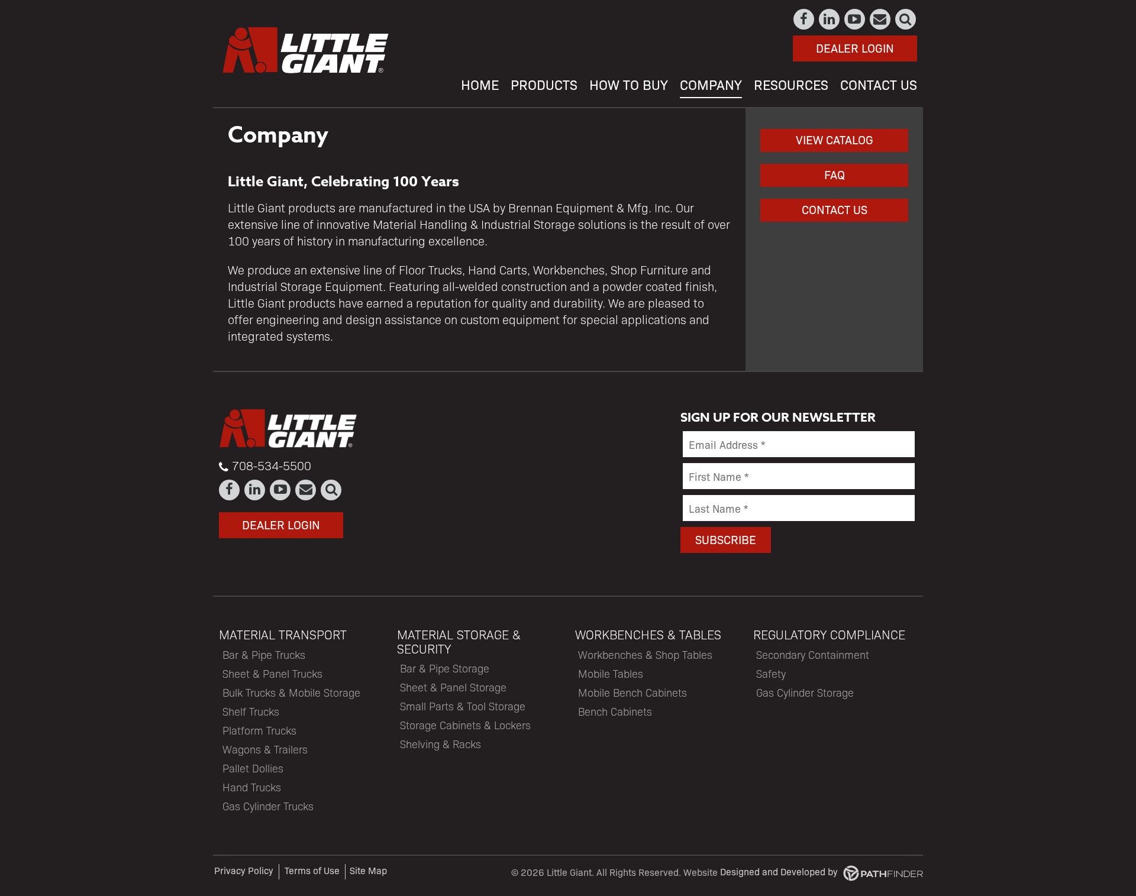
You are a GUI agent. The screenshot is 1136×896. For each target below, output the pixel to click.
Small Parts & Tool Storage (462, 706)
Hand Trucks (251, 787)
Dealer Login (855, 48)
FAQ (834, 174)
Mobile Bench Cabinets (632, 692)
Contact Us (881, 19)
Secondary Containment (812, 654)
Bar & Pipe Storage (444, 668)
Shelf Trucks (250, 711)
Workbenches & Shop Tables (645, 654)
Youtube (855, 19)
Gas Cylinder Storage (805, 692)
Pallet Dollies (252, 768)
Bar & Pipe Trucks (263, 654)
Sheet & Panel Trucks (272, 673)
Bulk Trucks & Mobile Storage (291, 692)
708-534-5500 (271, 465)
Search (906, 19)
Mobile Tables (610, 673)
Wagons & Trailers (265, 749)
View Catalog (834, 139)
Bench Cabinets (615, 711)
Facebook (804, 19)
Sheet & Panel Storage (453, 687)
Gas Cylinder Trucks (268, 806)
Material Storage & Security (459, 641)
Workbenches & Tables (648, 634)
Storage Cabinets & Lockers (465, 725)
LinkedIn (830, 19)
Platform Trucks (259, 730)
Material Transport (283, 634)
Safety (771, 673)
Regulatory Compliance (829, 634)
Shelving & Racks (440, 744)
